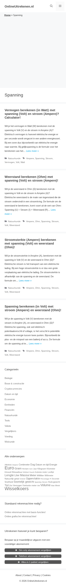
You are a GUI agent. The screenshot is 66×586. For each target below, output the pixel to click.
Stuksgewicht (54, 482)
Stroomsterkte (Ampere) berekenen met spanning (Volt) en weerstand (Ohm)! (30, 243)
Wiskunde (10, 441)
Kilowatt (8, 472)
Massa (24, 475)
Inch (31, 469)
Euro (9, 467)
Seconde (55, 479)
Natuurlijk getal (12, 478)
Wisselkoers (17, 488)
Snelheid (9, 482)
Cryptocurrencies (13, 388)
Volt (17, 162)
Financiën (9, 410)
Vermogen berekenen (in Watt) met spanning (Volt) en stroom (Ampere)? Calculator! (32, 113)
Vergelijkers (10, 431)
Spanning (39, 158)
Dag (32, 464)
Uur (10, 485)
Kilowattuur (17, 472)
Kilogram (41, 468)
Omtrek (22, 479)
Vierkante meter (29, 485)
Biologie (8, 378)
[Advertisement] (33, 52)
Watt (23, 162)
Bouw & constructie (14, 383)
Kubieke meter (41, 472)
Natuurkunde (14, 158)
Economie (10, 399)
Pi (50, 479)
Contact (27, 575)
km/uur (26, 472)
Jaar (35, 469)
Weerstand (14, 225)
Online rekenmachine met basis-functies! (25, 512)
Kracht (31, 472)
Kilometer (51, 469)
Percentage (45, 479)
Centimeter (24, 464)
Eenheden (10, 404)
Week (57, 485)
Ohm (37, 221)
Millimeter (49, 475)
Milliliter (40, 475)
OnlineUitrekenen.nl (19, 6)
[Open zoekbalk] (51, 6)
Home (7, 15)
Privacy (37, 575)
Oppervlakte (33, 478)
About (18, 575)
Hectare (25, 469)
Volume (45, 485)
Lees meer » (32, 151)
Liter (16, 475)
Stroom (49, 158)
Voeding (9, 436)
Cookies (46, 575)
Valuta (8, 426)
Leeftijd (51, 472)
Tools (7, 420)
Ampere (30, 158)
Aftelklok (8, 465)
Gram (18, 468)
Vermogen (10, 162)
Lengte (9, 475)
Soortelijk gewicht (24, 481)
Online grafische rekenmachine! (20, 516)
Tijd (7, 485)
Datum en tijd (11, 394)
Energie (53, 464)
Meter (33, 475)
